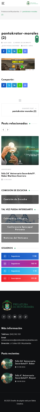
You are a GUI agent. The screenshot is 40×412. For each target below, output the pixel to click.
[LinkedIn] (14, 51)
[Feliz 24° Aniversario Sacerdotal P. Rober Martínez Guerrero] (6, 363)
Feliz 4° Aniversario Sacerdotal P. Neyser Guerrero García (25, 378)
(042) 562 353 (15, 334)
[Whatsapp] (19, 51)
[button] (3, 130)
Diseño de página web (19, 401)
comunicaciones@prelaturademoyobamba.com (19, 340)
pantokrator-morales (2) (24, 111)
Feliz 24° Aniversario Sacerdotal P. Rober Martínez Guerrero (25, 363)
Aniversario (6, 169)
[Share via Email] (25, 51)
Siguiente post (28, 108)
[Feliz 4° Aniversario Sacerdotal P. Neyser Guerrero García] (6, 378)
